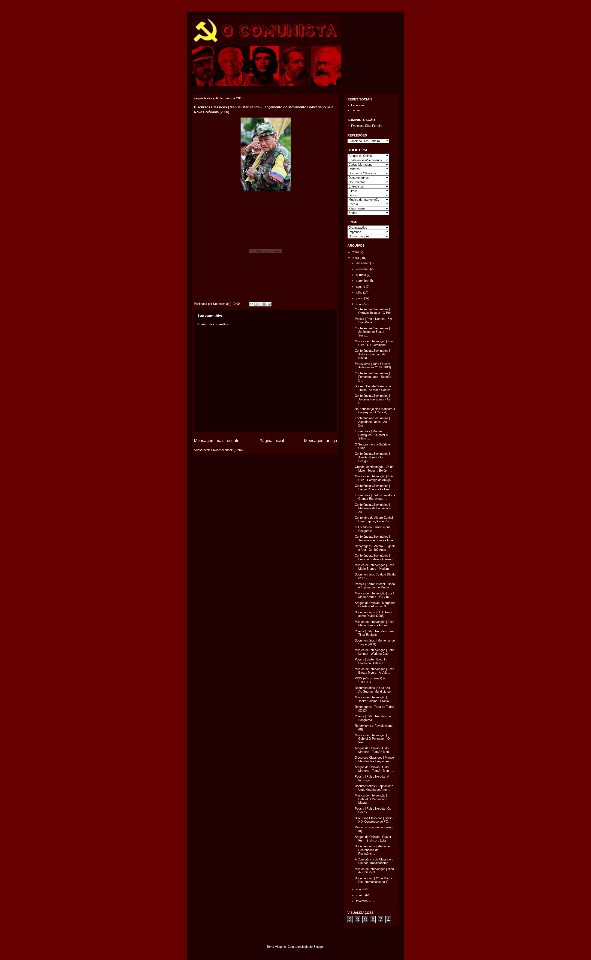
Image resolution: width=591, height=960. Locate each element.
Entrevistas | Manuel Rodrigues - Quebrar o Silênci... (371, 435)
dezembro (363, 263)
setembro (362, 280)
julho (359, 292)
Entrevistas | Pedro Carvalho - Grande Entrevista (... (375, 497)
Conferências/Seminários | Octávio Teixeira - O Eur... (374, 311)
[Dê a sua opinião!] (256, 304)
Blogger (318, 946)
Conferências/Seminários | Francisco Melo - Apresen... (375, 557)
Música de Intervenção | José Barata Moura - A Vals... (374, 670)
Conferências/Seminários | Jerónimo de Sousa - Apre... (375, 538)
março (360, 895)
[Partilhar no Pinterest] (269, 304)
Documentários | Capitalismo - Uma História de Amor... (375, 787)
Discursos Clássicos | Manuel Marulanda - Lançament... (375, 759)
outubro (361, 275)
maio (359, 304)
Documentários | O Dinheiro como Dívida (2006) (373, 614)
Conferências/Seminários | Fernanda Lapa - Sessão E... (373, 377)
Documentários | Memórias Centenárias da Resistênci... (373, 850)
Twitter (355, 110)
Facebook (357, 105)
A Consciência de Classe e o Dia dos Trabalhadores (374, 861)
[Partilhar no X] (260, 304)
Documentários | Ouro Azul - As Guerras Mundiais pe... (374, 689)
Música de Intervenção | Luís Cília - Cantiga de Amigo (374, 478)
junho (360, 298)
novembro (363, 269)
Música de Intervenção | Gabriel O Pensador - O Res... (372, 738)
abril (359, 889)
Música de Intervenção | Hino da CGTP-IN (374, 870)
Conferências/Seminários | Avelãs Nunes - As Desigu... (372, 457)
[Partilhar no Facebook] (264, 304)
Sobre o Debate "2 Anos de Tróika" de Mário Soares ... (374, 388)
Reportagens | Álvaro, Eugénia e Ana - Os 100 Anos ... (375, 547)
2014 (356, 252)
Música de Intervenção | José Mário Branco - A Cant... (374, 623)
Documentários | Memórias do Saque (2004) (375, 642)
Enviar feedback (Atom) (227, 450)
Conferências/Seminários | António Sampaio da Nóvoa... (372, 354)
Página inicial (271, 440)
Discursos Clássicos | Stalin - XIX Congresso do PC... (374, 820)
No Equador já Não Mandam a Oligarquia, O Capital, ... (375, 410)
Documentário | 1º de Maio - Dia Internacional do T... (373, 880)
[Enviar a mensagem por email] (251, 304)
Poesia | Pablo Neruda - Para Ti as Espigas (374, 633)
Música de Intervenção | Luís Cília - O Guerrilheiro (374, 343)
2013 (356, 258)
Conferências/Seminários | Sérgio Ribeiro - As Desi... (374, 487)
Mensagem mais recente (216, 440)
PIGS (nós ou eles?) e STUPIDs (370, 680)
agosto (361, 286)
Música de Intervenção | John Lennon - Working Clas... (374, 651)
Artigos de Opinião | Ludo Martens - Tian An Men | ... (374, 750)
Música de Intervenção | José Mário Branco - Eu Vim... (374, 595)
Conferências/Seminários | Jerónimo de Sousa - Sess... (372, 332)
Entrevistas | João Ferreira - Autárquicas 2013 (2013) (373, 365)
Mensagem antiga (320, 440)
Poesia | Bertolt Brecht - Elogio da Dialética (371, 661)
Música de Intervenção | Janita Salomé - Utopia (372, 699)
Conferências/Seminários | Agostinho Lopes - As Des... (372, 421)
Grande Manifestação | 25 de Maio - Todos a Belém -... (374, 468)
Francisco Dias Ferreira (366, 125)
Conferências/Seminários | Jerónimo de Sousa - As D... (372, 399)
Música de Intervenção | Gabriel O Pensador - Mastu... (371, 799)
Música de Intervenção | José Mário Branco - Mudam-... (374, 566)
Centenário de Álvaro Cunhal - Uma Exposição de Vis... (375, 519)
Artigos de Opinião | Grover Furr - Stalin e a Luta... (373, 838)
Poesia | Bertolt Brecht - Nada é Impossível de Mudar (375, 585)
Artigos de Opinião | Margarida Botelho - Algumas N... (375, 604)
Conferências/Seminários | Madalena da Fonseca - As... (372, 508)
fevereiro (362, 901)
